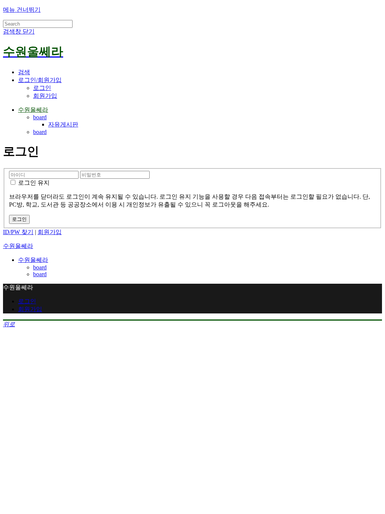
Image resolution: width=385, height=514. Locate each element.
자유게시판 (63, 124)
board (40, 117)
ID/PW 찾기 (18, 232)
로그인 (42, 88)
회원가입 (45, 96)
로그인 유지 (33, 182)
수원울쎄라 (33, 109)
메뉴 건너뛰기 (22, 9)
